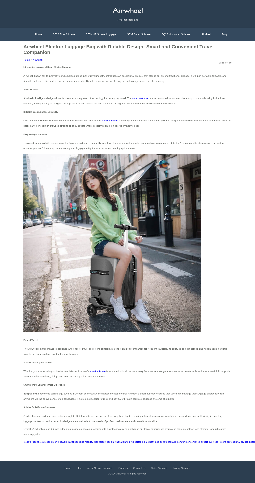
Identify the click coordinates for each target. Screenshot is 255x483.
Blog (224, 34)
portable (138, 441)
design (110, 441)
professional (233, 441)
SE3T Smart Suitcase (139, 34)
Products (123, 468)
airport (204, 441)
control (163, 441)
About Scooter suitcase (99, 468)
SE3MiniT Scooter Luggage (101, 34)
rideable (62, 441)
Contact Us (139, 468)
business (213, 441)
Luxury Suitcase (181, 468)
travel (71, 441)
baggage (79, 441)
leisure (222, 441)
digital (251, 441)
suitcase (45, 441)
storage (172, 441)
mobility (89, 441)
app (157, 441)
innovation (120, 441)
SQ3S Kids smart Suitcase (176, 34)
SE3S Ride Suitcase (64, 34)
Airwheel (206, 34)
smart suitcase (140, 98)
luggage (36, 441)
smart (54, 441)
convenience (193, 441)
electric (27, 441)
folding (130, 441)
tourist (244, 441)
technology (100, 441)
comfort (181, 441)
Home (38, 34)
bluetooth (149, 441)
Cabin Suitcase (159, 468)
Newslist (37, 59)
